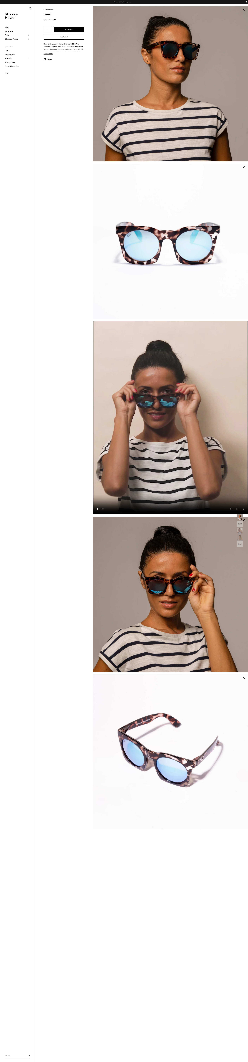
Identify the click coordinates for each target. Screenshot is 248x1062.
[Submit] (29, 1056)
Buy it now (64, 37)
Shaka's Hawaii (11, 16)
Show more (48, 54)
